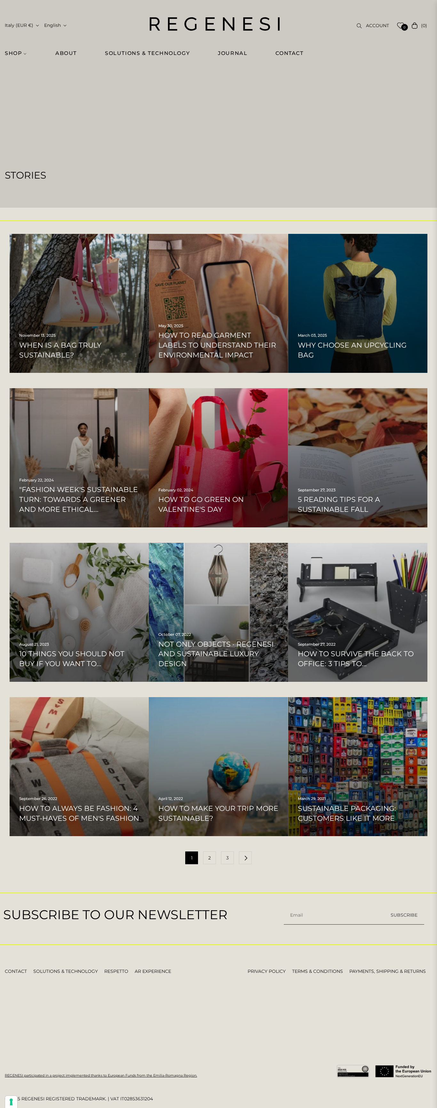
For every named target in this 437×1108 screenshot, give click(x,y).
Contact (16, 971)
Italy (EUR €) (19, 25)
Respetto (116, 971)
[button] (19, 53)
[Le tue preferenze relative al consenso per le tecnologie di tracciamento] (11, 1102)
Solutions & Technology (65, 971)
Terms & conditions (317, 971)
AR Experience (153, 971)
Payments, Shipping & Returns (387, 971)
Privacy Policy (267, 971)
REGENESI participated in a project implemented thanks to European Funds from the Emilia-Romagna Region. (101, 1075)
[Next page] (245, 857)
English (52, 25)
